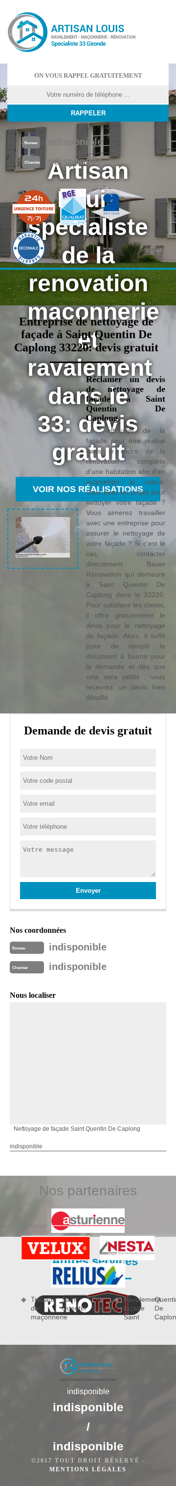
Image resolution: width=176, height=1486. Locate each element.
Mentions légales (88, 1469)
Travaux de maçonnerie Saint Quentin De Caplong (69, 1308)
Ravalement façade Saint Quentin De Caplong (146, 1308)
